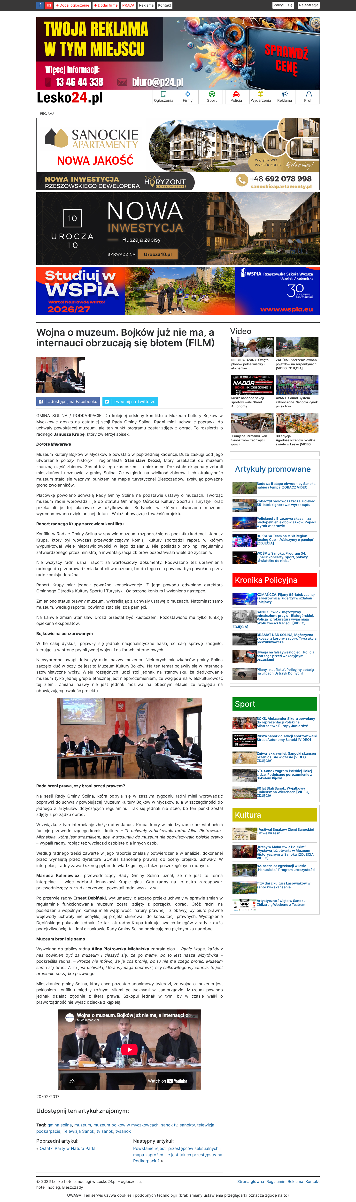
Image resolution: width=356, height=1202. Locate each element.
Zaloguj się (283, 5)
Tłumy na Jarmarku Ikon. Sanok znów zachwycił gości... (249, 440)
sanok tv (169, 1125)
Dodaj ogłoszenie (74, 5)
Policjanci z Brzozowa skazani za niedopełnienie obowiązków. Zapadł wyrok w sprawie (286, 522)
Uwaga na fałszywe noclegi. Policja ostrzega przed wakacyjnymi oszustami (285, 656)
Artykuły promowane (273, 469)
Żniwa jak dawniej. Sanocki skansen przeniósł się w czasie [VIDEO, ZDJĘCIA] (286, 757)
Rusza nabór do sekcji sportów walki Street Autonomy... (247, 402)
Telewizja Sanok (78, 1131)
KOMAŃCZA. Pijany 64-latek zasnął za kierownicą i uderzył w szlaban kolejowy (286, 598)
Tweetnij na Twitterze (133, 401)
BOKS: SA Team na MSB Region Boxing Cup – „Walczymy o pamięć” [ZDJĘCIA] (285, 539)
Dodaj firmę (107, 5)
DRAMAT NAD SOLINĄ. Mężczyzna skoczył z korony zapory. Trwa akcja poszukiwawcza (287, 638)
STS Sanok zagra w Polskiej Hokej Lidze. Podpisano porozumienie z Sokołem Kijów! (284, 774)
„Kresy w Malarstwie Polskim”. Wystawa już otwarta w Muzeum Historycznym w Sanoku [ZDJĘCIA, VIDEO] (286, 852)
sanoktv (187, 1125)
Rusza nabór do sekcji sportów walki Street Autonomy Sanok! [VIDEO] (287, 738)
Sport (212, 100)
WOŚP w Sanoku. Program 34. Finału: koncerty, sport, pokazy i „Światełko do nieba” (283, 557)
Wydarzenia (261, 100)
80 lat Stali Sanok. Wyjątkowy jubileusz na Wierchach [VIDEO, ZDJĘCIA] (283, 792)
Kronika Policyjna (266, 580)
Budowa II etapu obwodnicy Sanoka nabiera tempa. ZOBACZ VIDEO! (286, 485)
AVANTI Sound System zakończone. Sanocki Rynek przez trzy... (297, 402)
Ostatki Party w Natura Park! (67, 1148)
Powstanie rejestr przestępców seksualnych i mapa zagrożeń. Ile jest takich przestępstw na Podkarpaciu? (177, 1154)
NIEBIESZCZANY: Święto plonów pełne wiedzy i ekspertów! (250, 364)
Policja (236, 100)
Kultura (248, 815)
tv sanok (105, 1131)
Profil (308, 100)
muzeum (82, 1125)
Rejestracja (308, 5)
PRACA (128, 5)
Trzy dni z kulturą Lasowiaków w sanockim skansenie (283, 885)
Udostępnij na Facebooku (71, 401)
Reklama (146, 5)
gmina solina (59, 1125)
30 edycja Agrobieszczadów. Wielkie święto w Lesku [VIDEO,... (295, 440)
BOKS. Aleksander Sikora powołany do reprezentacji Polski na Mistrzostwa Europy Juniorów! (286, 722)
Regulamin (275, 1181)
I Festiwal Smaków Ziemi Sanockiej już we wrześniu (285, 831)
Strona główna (250, 1181)
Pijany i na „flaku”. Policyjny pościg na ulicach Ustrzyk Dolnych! (285, 671)
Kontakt (164, 5)
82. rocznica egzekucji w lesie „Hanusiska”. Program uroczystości (286, 867)
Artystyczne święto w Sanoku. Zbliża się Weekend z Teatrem (282, 902)
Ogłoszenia (163, 100)
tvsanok (123, 1131)
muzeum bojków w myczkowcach (126, 1125)
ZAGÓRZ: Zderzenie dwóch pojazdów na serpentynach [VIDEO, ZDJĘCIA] (296, 364)
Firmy (188, 100)
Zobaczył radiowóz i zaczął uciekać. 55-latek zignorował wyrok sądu (286, 503)
